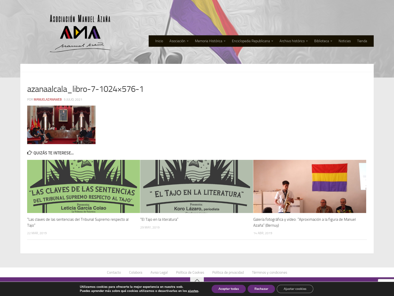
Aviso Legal (159, 272)
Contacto (114, 272)
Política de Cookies (190, 272)
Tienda (362, 41)
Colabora (135, 272)
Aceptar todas (228, 289)
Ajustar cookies (295, 289)
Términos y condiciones (269, 272)
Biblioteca (321, 41)
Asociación (177, 41)
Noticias (345, 41)
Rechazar (261, 289)
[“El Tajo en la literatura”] (196, 186)
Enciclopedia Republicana (251, 41)
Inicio (159, 41)
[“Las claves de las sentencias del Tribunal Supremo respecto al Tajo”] (83, 186)
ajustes (193, 291)
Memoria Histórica (208, 41)
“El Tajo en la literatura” (159, 219)
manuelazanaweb (48, 99)
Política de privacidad (228, 272)
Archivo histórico (292, 41)
